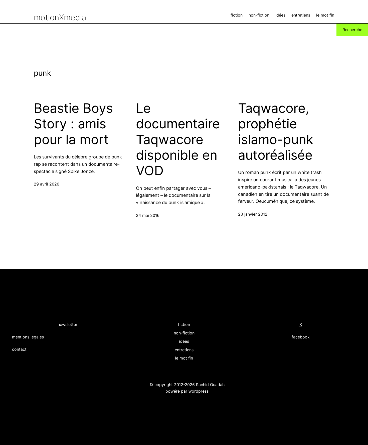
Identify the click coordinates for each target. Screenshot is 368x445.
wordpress (199, 391)
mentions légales (28, 336)
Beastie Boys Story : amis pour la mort (73, 124)
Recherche (352, 29)
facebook (301, 336)
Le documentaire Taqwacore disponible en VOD (178, 140)
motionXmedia (60, 17)
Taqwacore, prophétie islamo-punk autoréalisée (275, 132)
